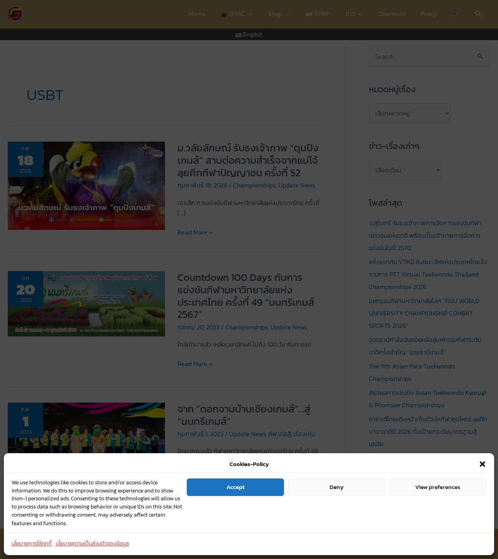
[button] (482, 464)
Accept (235, 486)
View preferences (437, 486)
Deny (337, 486)
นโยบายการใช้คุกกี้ (32, 544)
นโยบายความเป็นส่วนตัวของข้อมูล (92, 544)
